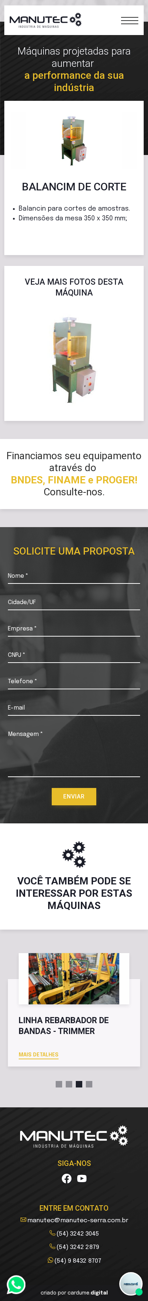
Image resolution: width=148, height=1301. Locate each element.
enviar (74, 796)
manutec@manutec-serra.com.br (77, 1220)
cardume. (88, 1293)
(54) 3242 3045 (77, 1234)
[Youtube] (82, 1179)
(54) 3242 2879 (77, 1247)
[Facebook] (66, 1179)
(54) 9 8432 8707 (77, 1261)
